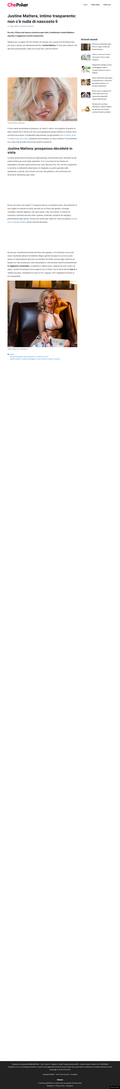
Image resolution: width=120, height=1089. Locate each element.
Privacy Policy (60, 1086)
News (85, 5)
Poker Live (107, 5)
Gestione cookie (115, 1087)
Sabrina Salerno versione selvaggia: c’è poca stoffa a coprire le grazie (35, 359)
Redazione (50, 1086)
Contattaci (74, 1074)
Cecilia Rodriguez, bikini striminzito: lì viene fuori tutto (29, 357)
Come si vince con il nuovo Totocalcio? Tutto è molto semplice (101, 57)
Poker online (95, 5)
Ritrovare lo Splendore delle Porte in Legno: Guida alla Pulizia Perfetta (101, 46)
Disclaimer (69, 1086)
